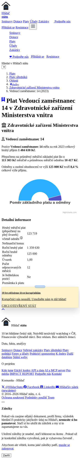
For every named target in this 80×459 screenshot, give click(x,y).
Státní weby (20, 357)
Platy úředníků (18, 77)
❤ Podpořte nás (19, 56)
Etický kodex (22, 370)
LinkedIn (49, 387)
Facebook (33, 387)
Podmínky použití (36, 397)
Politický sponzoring (42, 353)
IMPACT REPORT (22, 373)
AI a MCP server (55, 370)
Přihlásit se (8, 27)
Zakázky (43, 21)
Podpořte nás (62, 21)
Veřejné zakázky (33, 350)
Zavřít (6, 455)
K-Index (61, 353)
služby (15, 84)
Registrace (22, 27)
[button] (3, 309)
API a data (37, 370)
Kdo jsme (7, 370)
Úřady (34, 21)
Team (51, 397)
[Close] (3, 402)
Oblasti (13, 80)
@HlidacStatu (14, 387)
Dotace (17, 21)
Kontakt (57, 373)
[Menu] (33, 26)
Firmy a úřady (20, 353)
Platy (26, 21)
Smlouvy (7, 21)
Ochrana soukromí (13, 397)
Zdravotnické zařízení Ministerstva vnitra (34, 87)
